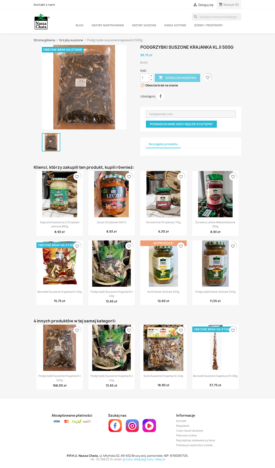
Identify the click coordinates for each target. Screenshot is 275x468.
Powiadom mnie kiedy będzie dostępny (181, 124)
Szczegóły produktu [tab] (163, 144)
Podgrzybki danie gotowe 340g (215, 291)
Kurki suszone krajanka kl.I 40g (163, 376)
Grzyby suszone (144, 25)
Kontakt (181, 421)
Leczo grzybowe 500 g (111, 222)
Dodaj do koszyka (177, 77)
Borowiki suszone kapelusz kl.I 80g (215, 376)
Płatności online (186, 435)
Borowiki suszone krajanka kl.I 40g (60, 291)
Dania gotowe (175, 25)
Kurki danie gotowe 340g (163, 291)
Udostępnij (160, 96)
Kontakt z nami (44, 5)
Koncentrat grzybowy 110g (163, 222)
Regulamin (183, 425)
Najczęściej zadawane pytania (195, 440)
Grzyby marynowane (107, 25)
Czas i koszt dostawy (189, 430)
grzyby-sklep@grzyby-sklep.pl (144, 459)
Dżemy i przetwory (208, 25)
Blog (79, 25)
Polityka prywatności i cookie (194, 445)
